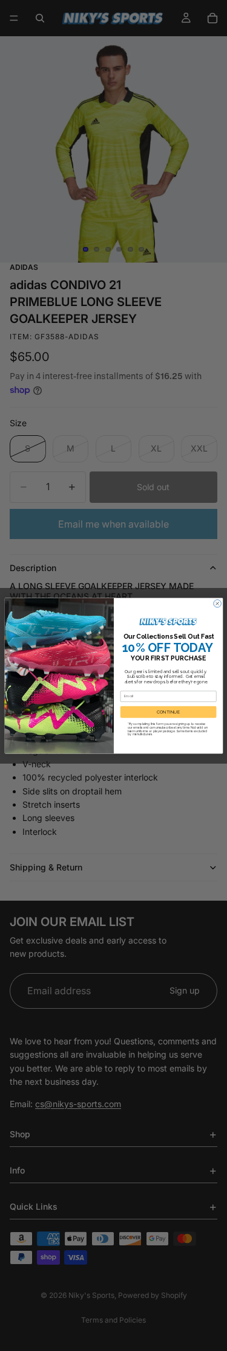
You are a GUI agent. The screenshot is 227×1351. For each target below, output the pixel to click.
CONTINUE (168, 712)
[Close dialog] (217, 603)
